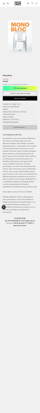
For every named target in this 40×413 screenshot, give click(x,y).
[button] (3, 207)
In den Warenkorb (21, 88)
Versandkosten (10, 84)
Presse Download (18, 127)
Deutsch (22, 192)
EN (28, 3)
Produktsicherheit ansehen (11, 122)
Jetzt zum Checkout (20, 98)
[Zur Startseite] (18, 3)
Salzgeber (9, 223)
